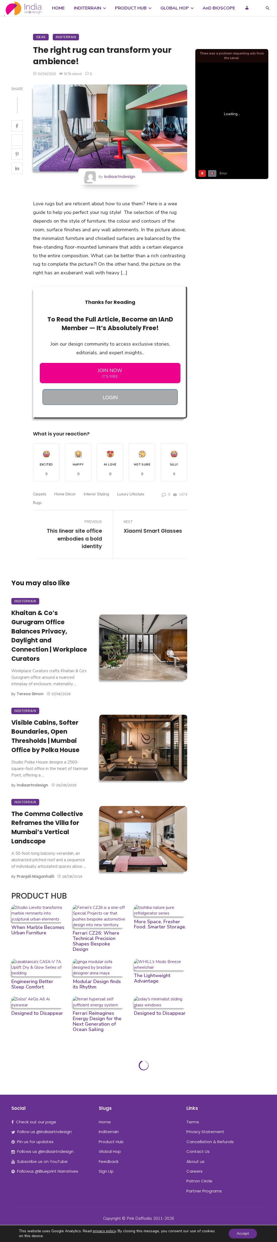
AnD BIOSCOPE (219, 8)
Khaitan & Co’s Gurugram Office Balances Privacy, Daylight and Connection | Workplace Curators (49, 636)
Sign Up (106, 1171)
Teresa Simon (30, 694)
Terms (192, 1122)
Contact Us (198, 1151)
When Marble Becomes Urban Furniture (37, 930)
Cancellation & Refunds (210, 1142)
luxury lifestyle (130, 494)
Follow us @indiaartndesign (44, 1131)
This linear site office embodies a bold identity (74, 538)
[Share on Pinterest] (17, 154)
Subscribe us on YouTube (42, 1161)
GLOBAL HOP (174, 8)
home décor (65, 494)
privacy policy (104, 1231)
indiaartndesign (119, 176)
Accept (243, 1233)
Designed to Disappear (37, 1013)
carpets (39, 494)
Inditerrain (66, 37)
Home (105, 1122)
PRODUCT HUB (131, 8)
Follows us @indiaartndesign (45, 1151)
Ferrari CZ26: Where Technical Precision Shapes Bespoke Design (96, 941)
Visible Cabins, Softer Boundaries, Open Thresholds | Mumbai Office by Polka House (45, 736)
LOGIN (110, 397)
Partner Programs (204, 1191)
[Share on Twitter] (17, 140)
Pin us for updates (35, 1142)
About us (195, 1161)
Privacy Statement (205, 1131)
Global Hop (110, 1151)
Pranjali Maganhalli (35, 876)
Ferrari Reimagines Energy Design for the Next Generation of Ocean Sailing (97, 1021)
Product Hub (111, 1142)
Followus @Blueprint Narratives (47, 1171)
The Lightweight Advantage (152, 978)
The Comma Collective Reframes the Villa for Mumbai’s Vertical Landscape (47, 827)
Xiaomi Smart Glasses (153, 531)
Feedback (108, 1161)
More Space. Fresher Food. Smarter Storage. (160, 924)
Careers (194, 1171)
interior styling (96, 494)
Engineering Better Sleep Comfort (32, 984)
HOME (58, 8)
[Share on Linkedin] (17, 168)
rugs (37, 502)
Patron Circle (199, 1181)
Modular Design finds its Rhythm (97, 984)
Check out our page (36, 1122)
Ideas (41, 37)
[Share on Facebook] (17, 126)
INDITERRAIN (87, 8)
